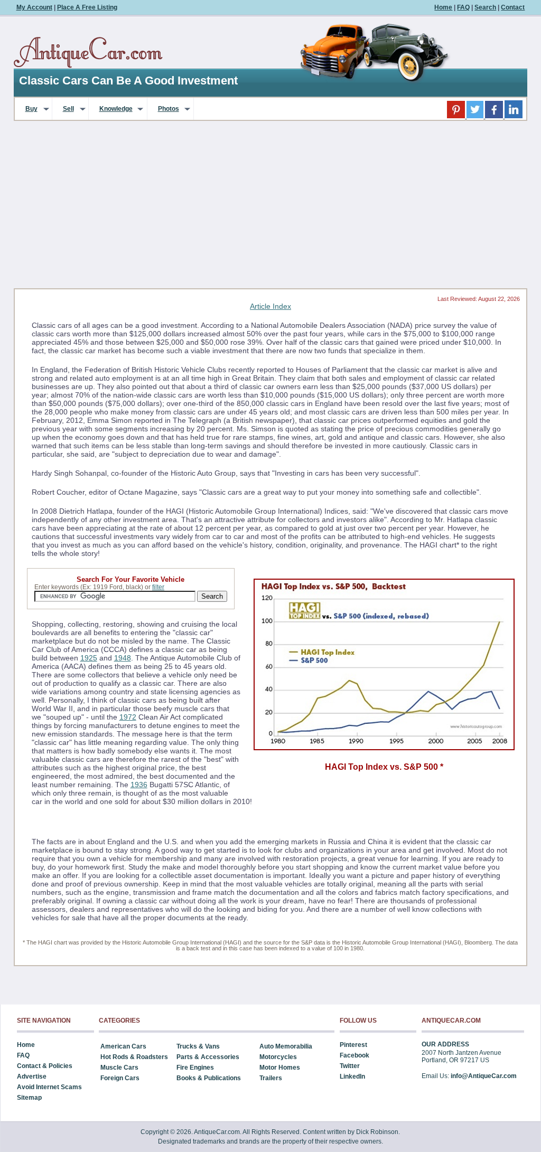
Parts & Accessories (207, 1057)
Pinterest (353, 1045)
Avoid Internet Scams (49, 1087)
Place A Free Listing (87, 7)
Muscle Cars (119, 1067)
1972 (127, 717)
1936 (138, 784)
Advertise (31, 1076)
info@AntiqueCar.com (484, 1076)
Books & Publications (208, 1078)
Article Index (270, 306)
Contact (513, 7)
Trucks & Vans (198, 1046)
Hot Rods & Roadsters (134, 1057)
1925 (88, 658)
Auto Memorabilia (285, 1046)
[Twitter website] (476, 116)
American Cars (123, 1046)
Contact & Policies (44, 1066)
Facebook (354, 1055)
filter (158, 587)
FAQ (463, 7)
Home (443, 7)
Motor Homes (279, 1067)
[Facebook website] (495, 116)
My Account (34, 7)
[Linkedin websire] (514, 116)
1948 (122, 658)
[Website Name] (88, 53)
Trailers (270, 1078)
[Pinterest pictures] (457, 116)
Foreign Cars (119, 1078)
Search (485, 7)
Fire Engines (195, 1067)
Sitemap (29, 1097)
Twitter (350, 1066)
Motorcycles (278, 1057)
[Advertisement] (271, 208)
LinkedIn (352, 1076)
